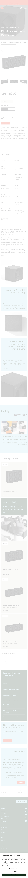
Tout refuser (14, 871)
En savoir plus (5, 865)
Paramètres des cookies (14, 868)
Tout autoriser (14, 874)
